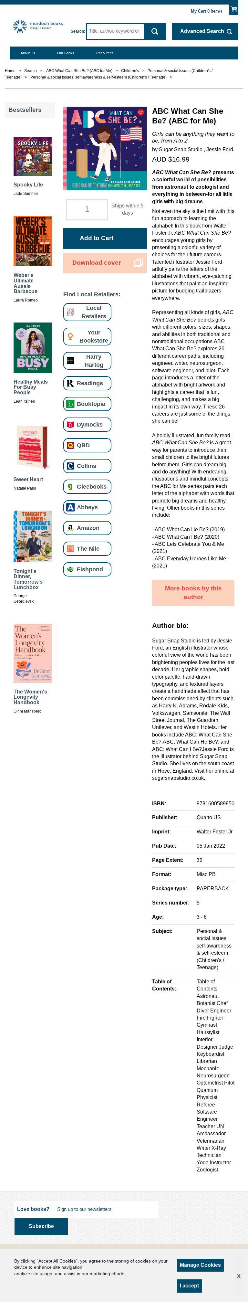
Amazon (88, 527)
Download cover (96, 262)
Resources (105, 53)
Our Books (65, 53)
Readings (90, 383)
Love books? (33, 1209)
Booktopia (91, 403)
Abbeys (87, 507)
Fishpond (90, 569)
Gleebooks (92, 486)
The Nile (88, 548)
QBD (83, 445)
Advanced (202, 31)
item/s (206, 11)
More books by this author (193, 592)
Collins (86, 465)
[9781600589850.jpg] (105, 148)
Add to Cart (96, 238)
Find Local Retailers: (91, 294)
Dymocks (90, 424)
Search (77, 31)
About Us (28, 53)
